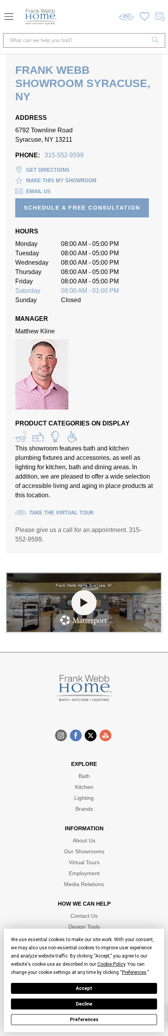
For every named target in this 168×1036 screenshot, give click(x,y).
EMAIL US (38, 191)
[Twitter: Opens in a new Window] (91, 735)
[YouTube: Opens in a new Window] (105, 735)
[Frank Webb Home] (40, 16)
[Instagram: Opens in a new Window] (61, 735)
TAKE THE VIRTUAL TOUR (61, 513)
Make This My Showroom (61, 180)
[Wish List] (144, 16)
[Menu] (8, 16)
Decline (84, 1004)
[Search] (155, 40)
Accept (84, 988)
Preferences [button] (134, 972)
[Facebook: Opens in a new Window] (76, 735)
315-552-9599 (64, 155)
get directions (48, 170)
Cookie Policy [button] (111, 964)
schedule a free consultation (82, 208)
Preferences (84, 1019)
